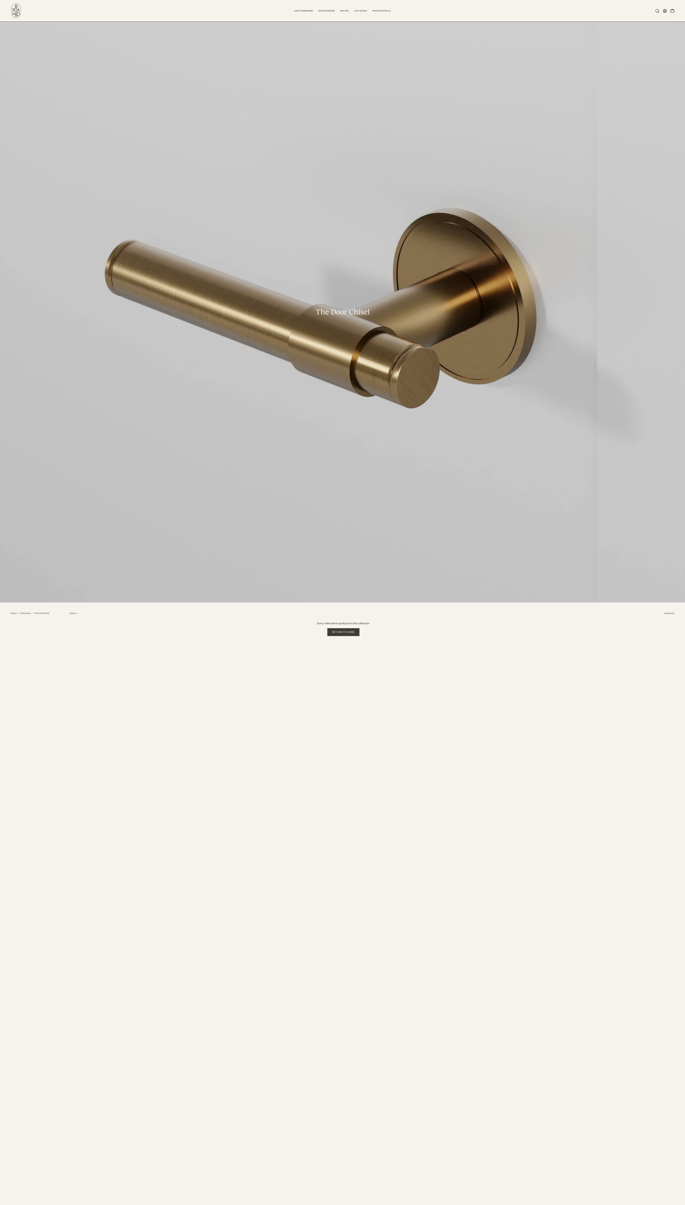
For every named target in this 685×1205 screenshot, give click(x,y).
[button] (657, 11)
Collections (25, 613)
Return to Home (343, 632)
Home (14, 613)
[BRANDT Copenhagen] (16, 11)
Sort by (73, 613)
